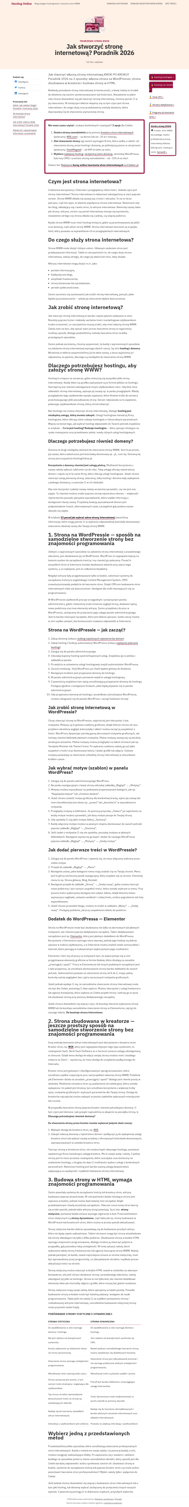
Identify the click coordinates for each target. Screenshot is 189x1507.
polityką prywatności (113, 1503)
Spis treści (170, 3)
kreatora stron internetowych (117, 132)
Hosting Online (21, 4)
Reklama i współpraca (104, 1499)
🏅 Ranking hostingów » (162, 77)
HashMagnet (74, 149)
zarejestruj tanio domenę (98, 154)
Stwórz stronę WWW (161, 126)
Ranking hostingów (117, 3)
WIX (70, 1046)
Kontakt (118, 1499)
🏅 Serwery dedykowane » (161, 104)
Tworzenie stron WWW (94, 41)
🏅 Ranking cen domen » (161, 87)
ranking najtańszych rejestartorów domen (100, 638)
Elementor (76, 936)
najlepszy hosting (73, 154)
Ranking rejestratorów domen (146, 3)
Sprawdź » (162, 152)
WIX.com (72, 136)
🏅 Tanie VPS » (156, 97)
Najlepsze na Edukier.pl (99, 165)
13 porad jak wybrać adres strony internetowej (88, 517)
